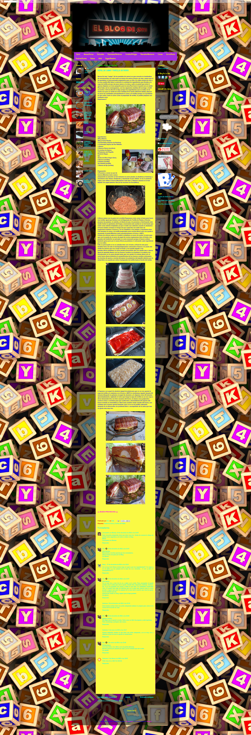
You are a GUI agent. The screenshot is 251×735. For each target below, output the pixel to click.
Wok (100, 58)
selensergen (129, 721)
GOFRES (86, 161)
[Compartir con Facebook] (127, 521)
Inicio (78, 54)
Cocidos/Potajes (131, 54)
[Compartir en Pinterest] (129, 521)
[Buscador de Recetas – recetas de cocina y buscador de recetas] (164, 151)
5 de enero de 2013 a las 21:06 (117, 642)
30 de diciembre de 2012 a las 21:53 (119, 603)
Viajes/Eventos (110, 58)
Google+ (129, 705)
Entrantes (100, 54)
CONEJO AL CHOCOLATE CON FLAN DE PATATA (88, 154)
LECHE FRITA (88, 171)
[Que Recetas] (162, 138)
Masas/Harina (89, 54)
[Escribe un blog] (124, 521)
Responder (105, 543)
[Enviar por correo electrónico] (122, 521)
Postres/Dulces (81, 58)
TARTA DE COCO (87, 132)
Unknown (105, 658)
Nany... (104, 564)
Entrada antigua (146, 697)
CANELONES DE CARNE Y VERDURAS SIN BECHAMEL (88, 115)
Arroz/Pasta (170, 54)
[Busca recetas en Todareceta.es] (165, 143)
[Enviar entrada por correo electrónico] (118, 521)
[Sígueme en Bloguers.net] (166, 188)
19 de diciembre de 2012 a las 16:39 (127, 532)
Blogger (149, 721)
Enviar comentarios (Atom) (114, 701)
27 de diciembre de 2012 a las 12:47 (118, 579)
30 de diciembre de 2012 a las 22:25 (118, 616)
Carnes (160, 54)
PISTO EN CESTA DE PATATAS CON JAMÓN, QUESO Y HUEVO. (88, 95)
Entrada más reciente (106, 697)
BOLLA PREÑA (86, 122)
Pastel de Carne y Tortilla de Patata (114, 523)
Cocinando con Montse (109, 532)
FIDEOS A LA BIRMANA (88, 181)
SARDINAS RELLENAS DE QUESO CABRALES (88, 144)
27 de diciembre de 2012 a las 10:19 (118, 564)
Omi (103, 548)
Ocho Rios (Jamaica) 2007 (166, 204)
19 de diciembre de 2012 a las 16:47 (118, 548)
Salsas (92, 58)
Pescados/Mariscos (147, 54)
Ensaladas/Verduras (115, 54)
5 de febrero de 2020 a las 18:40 (118, 658)
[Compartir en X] (125, 521)
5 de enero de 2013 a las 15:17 (118, 630)
